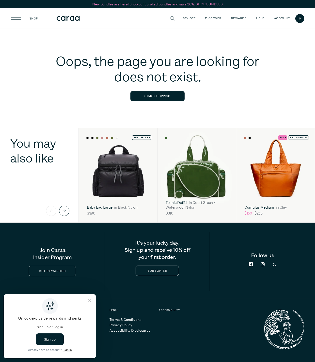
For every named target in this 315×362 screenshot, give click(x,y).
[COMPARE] (146, 138)
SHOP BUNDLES (209, 4)
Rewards (239, 18)
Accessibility (169, 310)
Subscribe (157, 271)
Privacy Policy (121, 325)
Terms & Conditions (125, 319)
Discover (214, 18)
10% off (189, 18)
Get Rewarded (52, 271)
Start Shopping (157, 96)
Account (282, 18)
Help (261, 18)
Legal (114, 310)
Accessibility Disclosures (130, 330)
